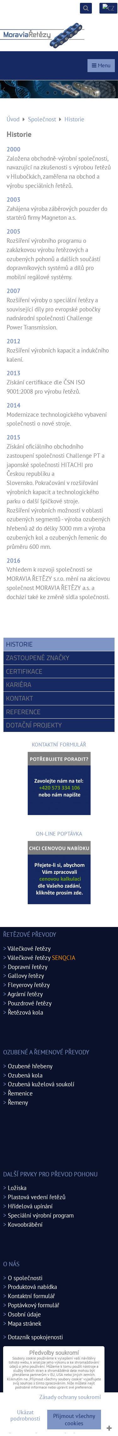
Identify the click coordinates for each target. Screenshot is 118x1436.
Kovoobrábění (25, 1224)
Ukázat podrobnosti (25, 1415)
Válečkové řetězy (29, 948)
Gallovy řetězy (26, 975)
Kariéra (18, 684)
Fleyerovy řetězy (29, 985)
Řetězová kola (25, 1012)
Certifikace (24, 671)
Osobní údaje (24, 1314)
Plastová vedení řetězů (36, 1197)
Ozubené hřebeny (30, 1066)
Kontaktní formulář (31, 1296)
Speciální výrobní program (41, 1215)
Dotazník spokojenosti (35, 1337)
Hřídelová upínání (30, 1206)
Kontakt (19, 698)
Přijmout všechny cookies (74, 1419)
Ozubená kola (25, 1075)
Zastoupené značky (37, 658)
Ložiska (17, 1188)
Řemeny (18, 1102)
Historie (19, 644)
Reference (23, 712)
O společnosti (25, 1278)
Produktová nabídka (32, 1287)
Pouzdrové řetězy (30, 1003)
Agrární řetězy (25, 994)
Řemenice (20, 1093)
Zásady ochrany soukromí (70, 1397)
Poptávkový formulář (33, 1305)
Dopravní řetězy (28, 967)
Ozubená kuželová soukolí (41, 1084)
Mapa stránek (24, 1323)
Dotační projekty (34, 725)
